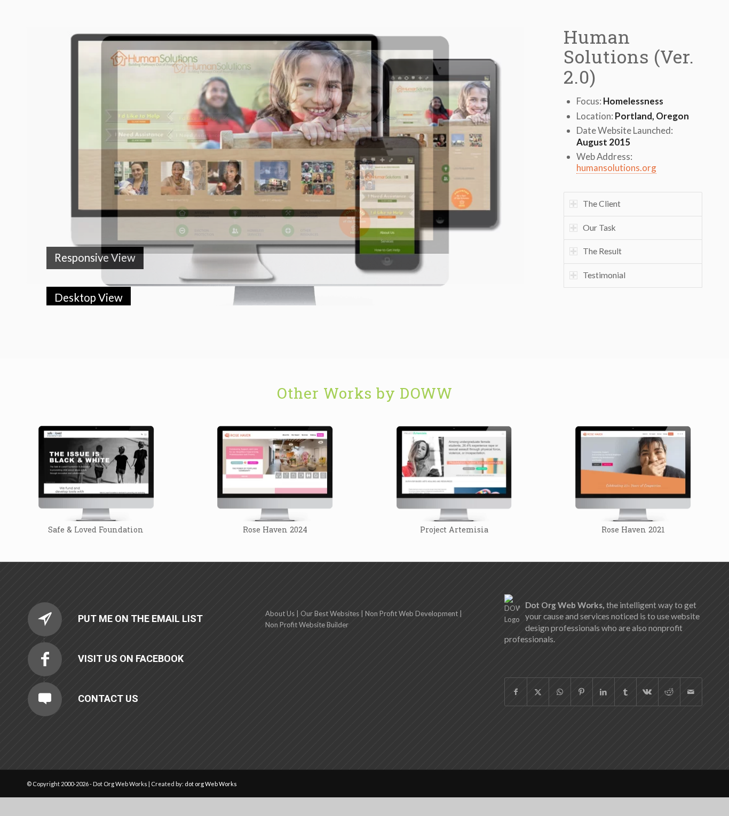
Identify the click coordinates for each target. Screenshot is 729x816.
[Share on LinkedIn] (603, 673)
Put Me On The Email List (140, 599)
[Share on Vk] (647, 673)
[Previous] (51, 156)
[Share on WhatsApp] (559, 673)
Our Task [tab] (599, 227)
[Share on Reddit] (669, 673)
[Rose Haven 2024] (274, 454)
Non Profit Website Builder (306, 606)
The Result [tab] (602, 251)
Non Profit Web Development (411, 595)
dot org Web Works (211, 765)
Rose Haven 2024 (275, 511)
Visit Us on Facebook (131, 639)
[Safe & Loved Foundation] (96, 454)
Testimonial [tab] (604, 275)
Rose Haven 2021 (633, 511)
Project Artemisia (454, 511)
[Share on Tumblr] (625, 673)
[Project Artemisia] (454, 454)
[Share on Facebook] (516, 673)
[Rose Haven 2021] (633, 454)
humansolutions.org (616, 167)
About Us (280, 595)
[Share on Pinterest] (581, 673)
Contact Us (108, 679)
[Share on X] (538, 673)
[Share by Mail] (691, 673)
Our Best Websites (329, 595)
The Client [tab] (602, 203)
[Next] (500, 156)
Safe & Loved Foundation (96, 511)
